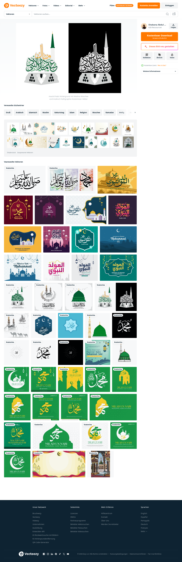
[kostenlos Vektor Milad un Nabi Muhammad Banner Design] (72, 180)
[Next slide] (133, 113)
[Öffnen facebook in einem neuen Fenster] (44, 554)
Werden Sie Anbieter (110, 524)
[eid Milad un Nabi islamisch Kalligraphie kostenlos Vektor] (25, 180)
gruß (8, 112)
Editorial (68, 5)
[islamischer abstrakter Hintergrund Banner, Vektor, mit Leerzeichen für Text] (58, 464)
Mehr (80, 5)
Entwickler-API (39, 531)
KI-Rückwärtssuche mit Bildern (45, 535)
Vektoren (33, 5)
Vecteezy (36, 517)
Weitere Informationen (151, 71)
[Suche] (167, 13)
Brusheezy (37, 513)
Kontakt (104, 517)
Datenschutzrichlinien (138, 554)
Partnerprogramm (78, 520)
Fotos (45, 5)
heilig (121, 112)
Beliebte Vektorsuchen (79, 524)
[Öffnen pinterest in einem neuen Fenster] (56, 554)
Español (144, 517)
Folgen (173, 27)
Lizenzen (74, 513)
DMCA (73, 517)
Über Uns (105, 520)
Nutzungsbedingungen (119, 554)
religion (83, 112)
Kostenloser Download (159, 36)
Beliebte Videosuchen (79, 531)
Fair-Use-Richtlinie (154, 554)
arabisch (19, 112)
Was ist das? (162, 65)
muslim (46, 112)
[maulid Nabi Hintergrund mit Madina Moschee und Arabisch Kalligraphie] (18, 297)
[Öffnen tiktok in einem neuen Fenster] (60, 554)
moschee (96, 112)
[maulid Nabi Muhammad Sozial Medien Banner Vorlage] (97, 352)
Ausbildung (37, 528)
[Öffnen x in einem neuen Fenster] (64, 554)
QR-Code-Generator (41, 542)
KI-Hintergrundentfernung (44, 539)
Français (144, 528)
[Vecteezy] (14, 5)
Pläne (112, 5)
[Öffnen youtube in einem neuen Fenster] (68, 554)
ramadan (110, 112)
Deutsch (144, 524)
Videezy (36, 520)
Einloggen (169, 5)
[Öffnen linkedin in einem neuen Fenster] (52, 554)
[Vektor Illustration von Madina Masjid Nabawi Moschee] (100, 464)
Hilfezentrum (106, 513)
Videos (56, 5)
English (144, 513)
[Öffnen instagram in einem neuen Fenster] (48, 554)
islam (72, 112)
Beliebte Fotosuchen (78, 528)
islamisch (33, 112)
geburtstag (59, 112)
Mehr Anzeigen (128, 142)
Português (145, 520)
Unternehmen (38, 524)
